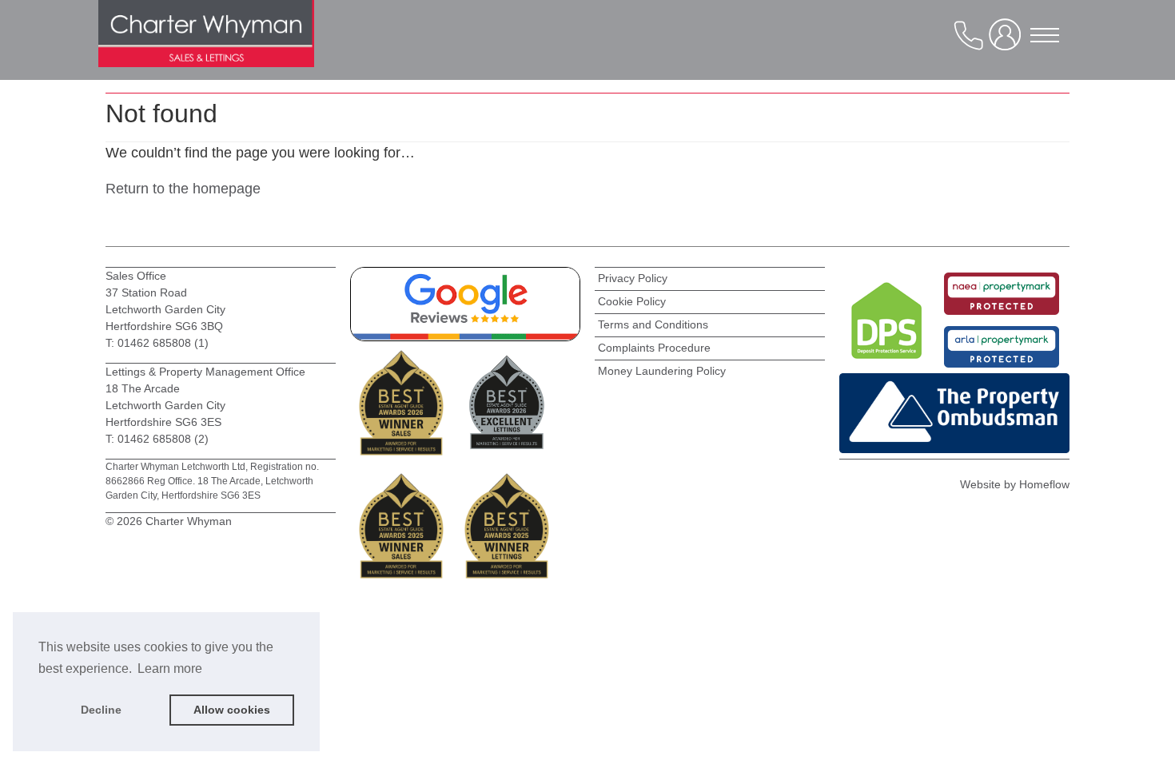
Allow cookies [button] (231, 709)
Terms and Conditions (653, 324)
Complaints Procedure (654, 347)
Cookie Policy (632, 301)
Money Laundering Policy (662, 370)
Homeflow (1044, 484)
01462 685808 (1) (161, 342)
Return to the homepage (183, 189)
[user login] (1008, 41)
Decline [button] (101, 709)
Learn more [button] (169, 668)
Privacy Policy (632, 278)
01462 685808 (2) (163, 438)
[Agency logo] (206, 48)
